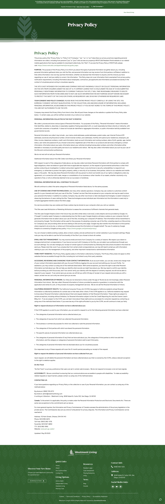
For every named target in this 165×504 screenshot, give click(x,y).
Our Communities (59, 12)
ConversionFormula (100, 500)
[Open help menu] (160, 499)
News (106, 12)
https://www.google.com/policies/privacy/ (81, 228)
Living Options (72, 12)
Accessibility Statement (100, 496)
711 (77, 1)
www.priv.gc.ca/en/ (47, 429)
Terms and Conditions (73, 496)
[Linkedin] (120, 486)
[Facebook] (113, 486)
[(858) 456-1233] (112, 467)
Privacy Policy (86, 496)
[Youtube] (116, 486)
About (82, 12)
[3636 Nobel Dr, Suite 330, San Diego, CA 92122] (112, 475)
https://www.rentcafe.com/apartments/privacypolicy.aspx (58, 65)
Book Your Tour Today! (83, 7)
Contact (114, 12)
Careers (100, 12)
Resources (91, 12)
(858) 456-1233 (119, 467)
